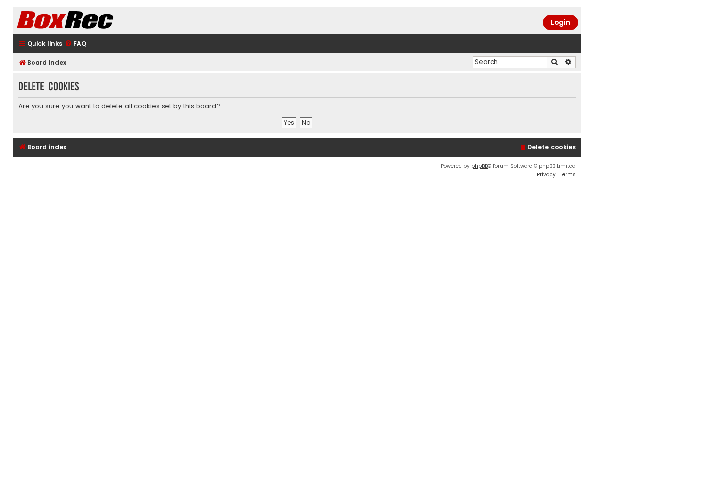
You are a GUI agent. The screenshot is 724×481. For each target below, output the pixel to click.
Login (560, 22)
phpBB (479, 166)
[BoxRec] (90, 21)
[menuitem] (75, 44)
